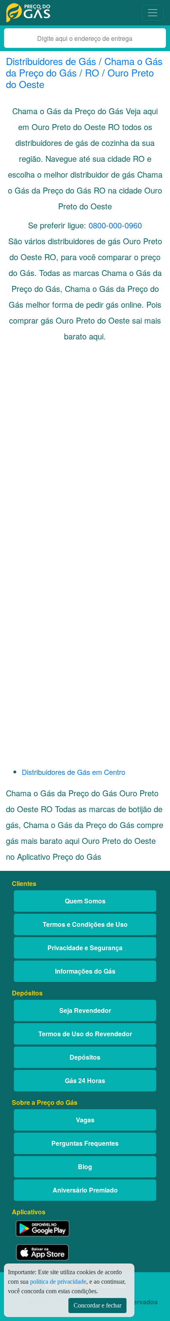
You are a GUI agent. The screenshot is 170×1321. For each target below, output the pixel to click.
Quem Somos (85, 900)
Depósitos (85, 1057)
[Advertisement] (85, 451)
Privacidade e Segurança (85, 947)
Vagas (85, 1119)
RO (92, 72)
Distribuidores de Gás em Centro (73, 772)
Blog (85, 1166)
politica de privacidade (58, 1281)
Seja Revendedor (85, 1010)
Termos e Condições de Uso (85, 924)
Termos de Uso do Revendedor (85, 1033)
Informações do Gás (85, 971)
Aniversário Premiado (85, 1189)
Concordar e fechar (97, 1305)
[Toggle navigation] (153, 13)
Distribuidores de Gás (52, 61)
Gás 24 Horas (85, 1080)
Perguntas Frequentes (85, 1143)
